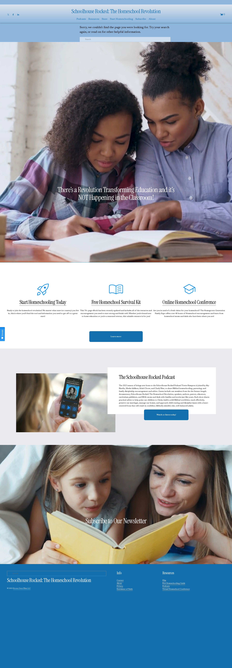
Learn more (116, 337)
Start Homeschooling (121, 19)
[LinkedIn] (18, 14)
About (119, 583)
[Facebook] (13, 14)
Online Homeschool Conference (189, 302)
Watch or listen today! (166, 415)
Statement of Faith (125, 589)
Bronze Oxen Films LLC (22, 588)
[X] (8, 14)
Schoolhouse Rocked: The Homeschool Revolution (116, 11)
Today (60, 302)
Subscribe (140, 19)
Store (104, 19)
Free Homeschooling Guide (173, 583)
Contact (120, 580)
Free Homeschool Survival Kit (116, 302)
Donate (2, 333)
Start (23, 302)
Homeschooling (41, 302)
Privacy (120, 586)
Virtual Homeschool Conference (176, 589)
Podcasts (166, 586)
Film (164, 580)
